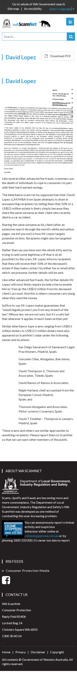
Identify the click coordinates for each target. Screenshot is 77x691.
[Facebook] (6, 582)
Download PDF (60, 56)
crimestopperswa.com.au (41, 536)
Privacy (20, 652)
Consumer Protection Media (27, 570)
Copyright (57, 652)
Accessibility (33, 8)
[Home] (27, 23)
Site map (13, 8)
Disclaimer (38, 652)
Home (6, 652)
